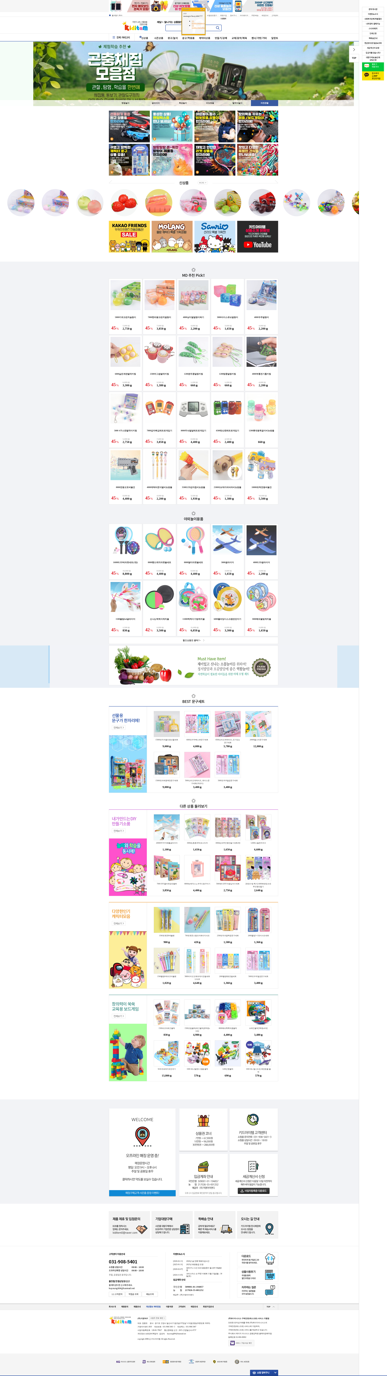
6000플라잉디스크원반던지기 (227, 619)
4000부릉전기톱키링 (261, 374)
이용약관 (169, 1307)
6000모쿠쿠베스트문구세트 (197, 740)
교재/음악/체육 (239, 38)
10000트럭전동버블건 (262, 487)
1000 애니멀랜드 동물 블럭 (197, 1069)
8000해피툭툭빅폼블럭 (228, 1028)
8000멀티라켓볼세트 (193, 562)
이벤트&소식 (179, 1254)
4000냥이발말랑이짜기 (193, 317)
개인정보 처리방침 (153, 1307)
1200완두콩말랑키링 (193, 374)
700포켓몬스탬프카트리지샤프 (197, 936)
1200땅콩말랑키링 (227, 374)
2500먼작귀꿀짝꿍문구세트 (228, 936)
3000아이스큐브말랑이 (227, 317)
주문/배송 (255, 15)
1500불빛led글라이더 (125, 619)
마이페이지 (244, 15)
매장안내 (265, 15)
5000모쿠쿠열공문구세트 (228, 781)
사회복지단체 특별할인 (373, 19)
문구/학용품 (188, 38)
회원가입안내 (208, 1307)
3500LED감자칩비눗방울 (193, 487)
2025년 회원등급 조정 (194, 1264)
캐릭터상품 (204, 38)
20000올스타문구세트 (258, 740)
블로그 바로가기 (375, 65)
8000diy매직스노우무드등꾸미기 (197, 884)
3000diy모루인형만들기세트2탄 (227, 843)
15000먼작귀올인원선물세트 (166, 740)
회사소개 (112, 1307)
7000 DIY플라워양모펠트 (167, 884)
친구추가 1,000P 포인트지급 (376, 75)
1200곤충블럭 (227, 1069)
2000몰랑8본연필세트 (227, 976)
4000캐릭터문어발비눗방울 (159, 487)
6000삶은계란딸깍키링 (125, 374)
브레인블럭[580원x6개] (258, 1028)
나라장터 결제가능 (373, 24)
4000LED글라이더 (261, 562)
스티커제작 (373, 29)
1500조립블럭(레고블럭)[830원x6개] (197, 1029)
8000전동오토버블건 (125, 487)
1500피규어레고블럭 (167, 1028)
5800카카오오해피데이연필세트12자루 (197, 977)
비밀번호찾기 (212, 15)
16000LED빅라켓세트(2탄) (125, 562)
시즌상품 (158, 38)
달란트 (274, 38)
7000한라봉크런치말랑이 (159, 317)
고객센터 (275, 15)
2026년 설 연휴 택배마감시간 (197, 1261)
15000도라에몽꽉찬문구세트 (166, 781)
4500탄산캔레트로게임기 (227, 430)
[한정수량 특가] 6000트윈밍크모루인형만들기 (258, 885)
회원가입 (223, 15)
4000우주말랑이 (261, 317)
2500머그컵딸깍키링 (159, 374)
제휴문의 (124, 1307)
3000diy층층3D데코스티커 (197, 843)
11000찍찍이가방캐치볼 (193, 619)
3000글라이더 (227, 562)
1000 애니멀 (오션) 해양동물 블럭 (258, 1070)
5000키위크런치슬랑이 (125, 317)
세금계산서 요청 (373, 48)
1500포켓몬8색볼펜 (166, 936)
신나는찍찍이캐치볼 (159, 619)
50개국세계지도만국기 (167, 1069)
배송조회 (150, 1294)
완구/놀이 (173, 38)
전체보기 (118, 727)
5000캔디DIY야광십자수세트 (227, 884)
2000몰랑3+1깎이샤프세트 (258, 936)
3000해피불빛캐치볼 (261, 619)
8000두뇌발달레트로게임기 (193, 430)
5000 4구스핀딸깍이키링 (125, 430)
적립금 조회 (133, 1294)
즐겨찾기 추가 (117, 15)
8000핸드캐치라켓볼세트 (159, 562)
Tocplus (186, 9)
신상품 (144, 38)
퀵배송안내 (373, 38)
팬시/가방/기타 (259, 38)
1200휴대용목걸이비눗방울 (261, 430)
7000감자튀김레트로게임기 (159, 430)
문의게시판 (373, 9)
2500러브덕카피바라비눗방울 (227, 487)
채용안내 (137, 1307)
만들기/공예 (221, 38)
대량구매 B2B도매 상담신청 (373, 58)
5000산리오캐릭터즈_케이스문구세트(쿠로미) (197, 782)
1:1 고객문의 (117, 1294)
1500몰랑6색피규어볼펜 (166, 976)
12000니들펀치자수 (258, 843)
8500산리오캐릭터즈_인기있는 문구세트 (228, 741)
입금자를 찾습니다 (373, 53)
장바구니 (233, 15)
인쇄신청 (373, 33)
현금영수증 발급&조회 (373, 43)
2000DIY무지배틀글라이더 (166, 843)
